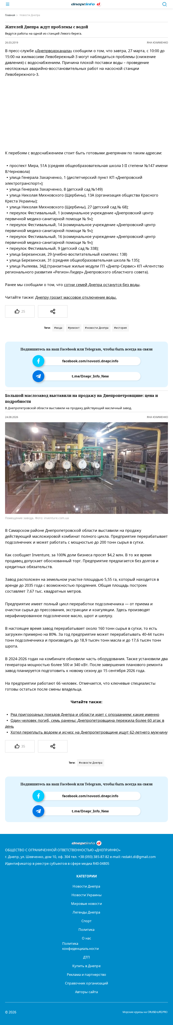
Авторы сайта (86, 992)
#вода (58, 328)
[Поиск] (164, 4)
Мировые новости (86, 903)
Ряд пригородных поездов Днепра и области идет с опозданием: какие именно (85, 714)
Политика (86, 929)
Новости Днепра (86, 886)
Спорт (86, 921)
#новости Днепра (97, 328)
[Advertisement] (83, 113)
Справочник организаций (86, 983)
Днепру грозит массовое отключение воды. (76, 297)
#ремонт (74, 328)
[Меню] (7, 4)
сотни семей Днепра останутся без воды (101, 284)
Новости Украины (86, 895)
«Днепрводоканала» (53, 50)
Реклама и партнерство (86, 974)
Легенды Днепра (86, 912)
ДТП (86, 957)
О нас (86, 938)
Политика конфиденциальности (80, 946)
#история (120, 328)
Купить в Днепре (86, 966)
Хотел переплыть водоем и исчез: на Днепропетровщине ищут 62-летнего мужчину (89, 732)
